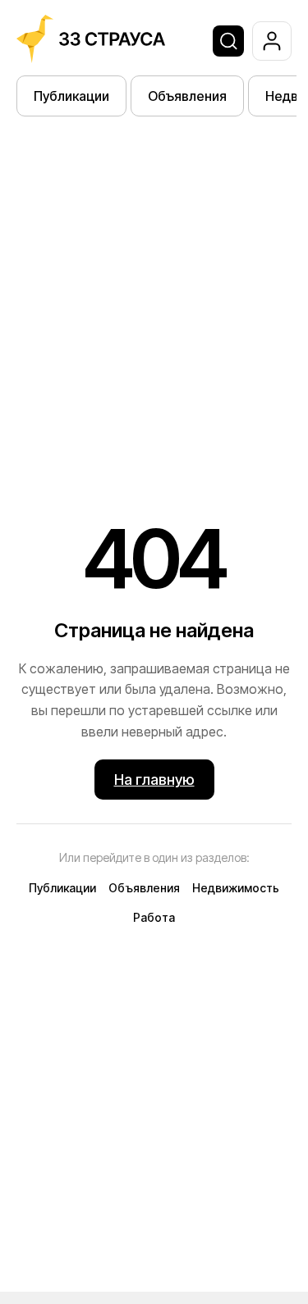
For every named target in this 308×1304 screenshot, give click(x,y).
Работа (154, 917)
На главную (154, 779)
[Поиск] (228, 41)
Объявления (187, 96)
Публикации (71, 96)
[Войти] (272, 41)
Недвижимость (235, 888)
